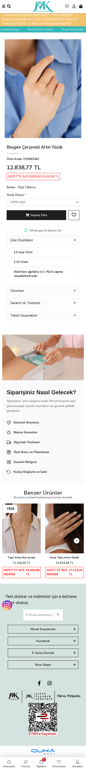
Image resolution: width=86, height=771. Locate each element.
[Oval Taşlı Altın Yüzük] (64, 528)
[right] (76, 541)
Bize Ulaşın (43, 665)
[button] (10, 88)
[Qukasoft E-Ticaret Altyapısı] (43, 752)
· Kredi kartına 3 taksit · (36, 29)
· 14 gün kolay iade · (68, 29)
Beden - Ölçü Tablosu (21, 187)
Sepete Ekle (38, 215)
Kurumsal (43, 641)
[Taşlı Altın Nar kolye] (21, 528)
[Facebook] (39, 683)
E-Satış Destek (43, 653)
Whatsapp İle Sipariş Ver (46, 231)
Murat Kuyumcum (43, 629)
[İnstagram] (49, 683)
